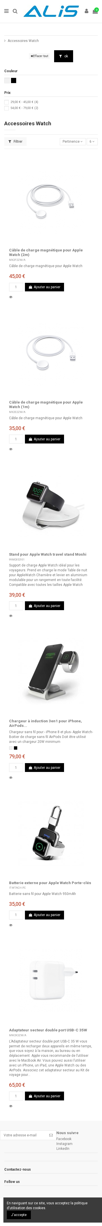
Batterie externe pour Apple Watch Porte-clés (50, 882)
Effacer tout (40, 56)
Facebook (63, 1139)
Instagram (64, 1144)
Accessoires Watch (23, 41)
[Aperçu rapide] (11, 297)
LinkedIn (62, 1149)
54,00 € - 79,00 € (24, 108)
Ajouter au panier (47, 287)
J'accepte (19, 1215)
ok (65, 56)
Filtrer (17, 142)
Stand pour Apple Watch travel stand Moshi (47, 554)
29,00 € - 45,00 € (24, 102)
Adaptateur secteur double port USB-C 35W (48, 1030)
